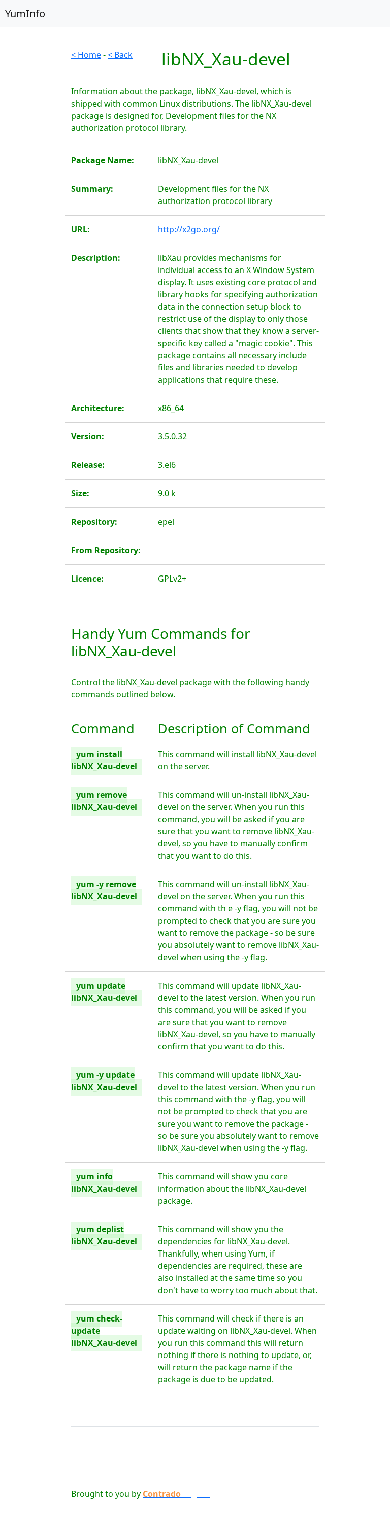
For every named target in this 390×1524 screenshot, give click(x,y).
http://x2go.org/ (189, 229)
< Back (120, 54)
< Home (86, 54)
